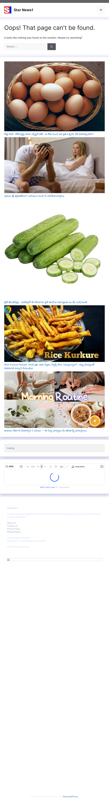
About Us (11, 523)
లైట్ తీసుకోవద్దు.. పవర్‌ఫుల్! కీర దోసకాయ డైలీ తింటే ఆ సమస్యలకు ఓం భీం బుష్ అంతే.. (46, 302)
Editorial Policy (14, 532)
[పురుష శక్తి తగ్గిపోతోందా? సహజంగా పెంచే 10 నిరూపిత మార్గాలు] (54, 165)
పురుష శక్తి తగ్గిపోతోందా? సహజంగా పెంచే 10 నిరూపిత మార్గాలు (34, 196)
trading (10, 448)
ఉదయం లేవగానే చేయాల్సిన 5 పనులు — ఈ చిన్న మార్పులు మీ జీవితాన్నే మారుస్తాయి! (45, 430)
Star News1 (23, 10)
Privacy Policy (13, 529)
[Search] (51, 46)
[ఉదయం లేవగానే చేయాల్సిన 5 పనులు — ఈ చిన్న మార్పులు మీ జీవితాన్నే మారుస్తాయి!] (54, 400)
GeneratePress (70, 796)
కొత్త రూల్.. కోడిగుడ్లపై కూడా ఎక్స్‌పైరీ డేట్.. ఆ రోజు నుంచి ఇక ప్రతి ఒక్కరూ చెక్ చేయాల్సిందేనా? (49, 134)
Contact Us (12, 526)
